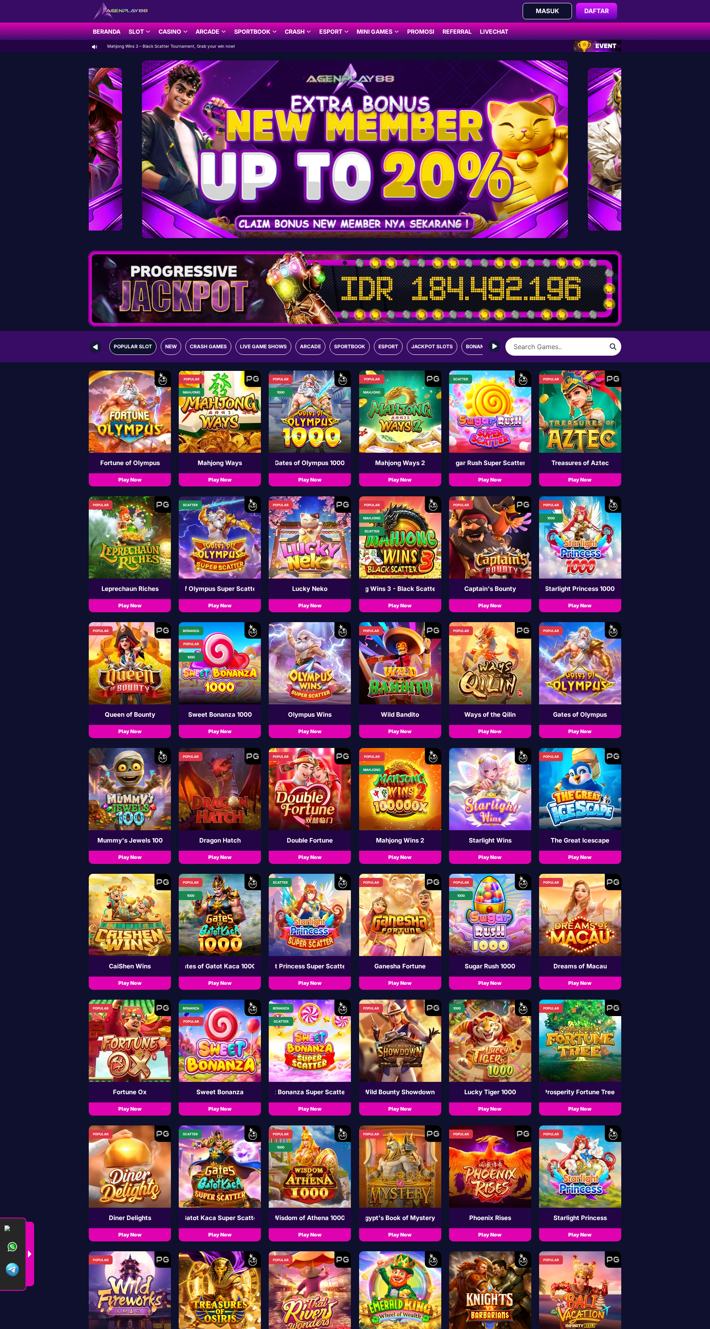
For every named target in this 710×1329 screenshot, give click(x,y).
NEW (171, 346)
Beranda (106, 31)
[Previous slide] (96, 347)
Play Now (130, 480)
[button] (130, 428)
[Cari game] (613, 347)
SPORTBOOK (349, 346)
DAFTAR (596, 11)
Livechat (494, 31)
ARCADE (310, 346)
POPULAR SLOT (133, 346)
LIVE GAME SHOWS (263, 346)
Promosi (420, 31)
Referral (457, 31)
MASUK (547, 11)
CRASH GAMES (208, 346)
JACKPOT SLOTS (432, 346)
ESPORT (388, 346)
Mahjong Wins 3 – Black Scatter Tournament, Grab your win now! (171, 46)
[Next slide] (494, 347)
